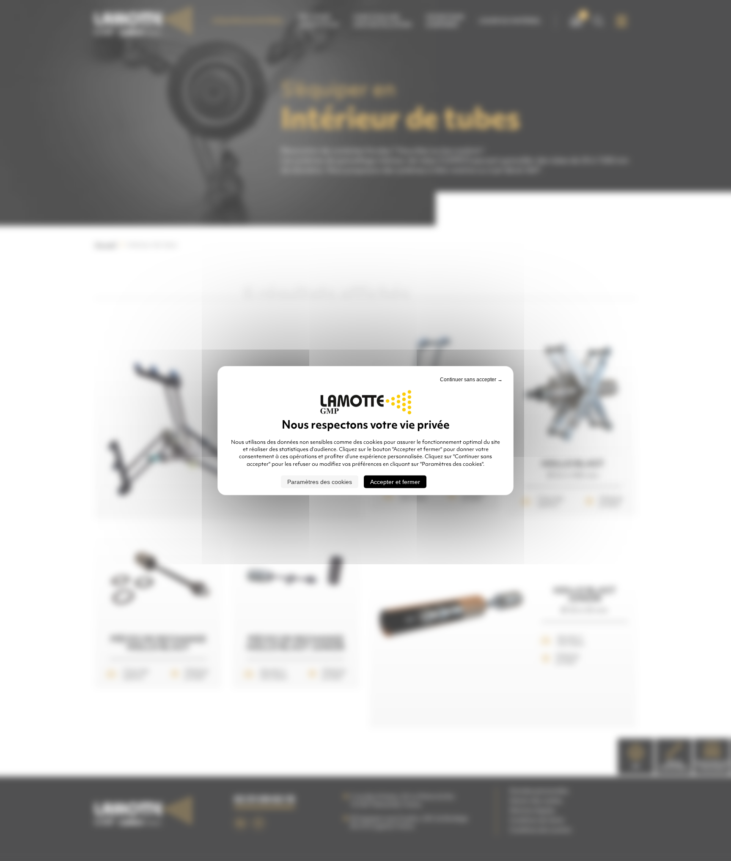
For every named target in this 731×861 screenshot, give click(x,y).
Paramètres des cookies (319, 481)
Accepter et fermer (395, 481)
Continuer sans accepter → (471, 379)
